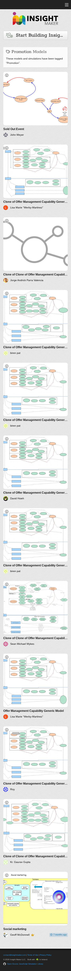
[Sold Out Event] (35, 104)
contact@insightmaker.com (14, 955)
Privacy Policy (45, 955)
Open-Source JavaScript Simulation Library (25, 964)
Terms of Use (32, 955)
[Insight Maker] (35, 26)
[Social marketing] (35, 904)
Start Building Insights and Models (40, 35)
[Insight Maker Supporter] (32, 935)
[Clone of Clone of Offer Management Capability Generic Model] (35, 250)
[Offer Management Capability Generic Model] (35, 686)
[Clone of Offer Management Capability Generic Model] (35, 177)
